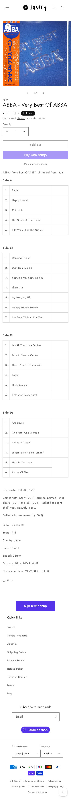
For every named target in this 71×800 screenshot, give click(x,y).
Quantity (7, 124)
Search (11, 627)
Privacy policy (18, 786)
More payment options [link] (35, 164)
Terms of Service (17, 677)
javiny (21, 780)
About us (12, 644)
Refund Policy (15, 669)
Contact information (37, 792)
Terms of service (36, 786)
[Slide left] (27, 93)
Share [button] (9, 580)
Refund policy (54, 780)
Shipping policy (55, 786)
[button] (7, 7)
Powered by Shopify (34, 780)
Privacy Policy (15, 660)
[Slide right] (44, 93)
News (10, 685)
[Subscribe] (55, 716)
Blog (10, 693)
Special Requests (17, 635)
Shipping (21, 118)
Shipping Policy (16, 652)
